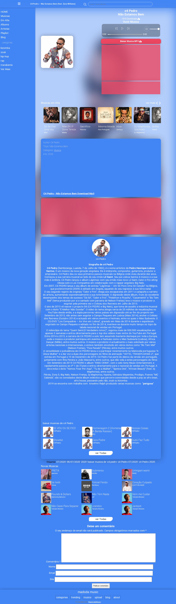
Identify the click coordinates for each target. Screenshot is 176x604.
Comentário (53, 561)
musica (57, 150)
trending (75, 597)
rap (2, 60)
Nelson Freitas (116, 300)
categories (62, 597)
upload (98, 597)
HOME (4, 11)
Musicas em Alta (50, 102)
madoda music (88, 592)
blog (107, 597)
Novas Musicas (49, 466)
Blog (3, 37)
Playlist (4, 33)
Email (52, 572)
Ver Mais (5, 69)
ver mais (150, 102)
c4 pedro (112, 461)
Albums (5, 24)
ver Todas (100, 453)
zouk (3, 52)
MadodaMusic (94, 602)
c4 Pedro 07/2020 (128, 461)
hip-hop (5, 56)
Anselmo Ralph (97, 383)
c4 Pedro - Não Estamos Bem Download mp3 (68, 193)
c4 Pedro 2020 (147, 461)
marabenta (6, 64)
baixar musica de (97, 461)
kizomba (5, 47)
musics (87, 597)
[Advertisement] (17, 110)
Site (52, 579)
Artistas (5, 28)
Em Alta (5, 20)
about (117, 597)
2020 (84, 461)
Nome (52, 566)
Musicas (5, 16)
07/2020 (61, 461)
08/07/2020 (73, 461)
